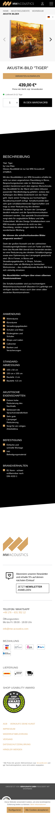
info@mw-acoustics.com (15, 629)
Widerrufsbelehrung (15, 734)
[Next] (50, 39)
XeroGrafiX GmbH (28, 786)
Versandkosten (42, 763)
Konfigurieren (15, 810)
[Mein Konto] (42, 3)
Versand (8, 739)
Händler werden (12, 749)
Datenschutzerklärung (17, 744)
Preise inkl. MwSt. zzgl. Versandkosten (27, 89)
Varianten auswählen (27, 76)
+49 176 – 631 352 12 (14, 612)
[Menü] (51, 3)
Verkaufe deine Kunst (22, 724)
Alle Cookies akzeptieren (36, 810)
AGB (5, 724)
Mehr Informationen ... (39, 804)
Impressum (9, 729)
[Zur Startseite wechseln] (18, 3)
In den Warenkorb (35, 102)
